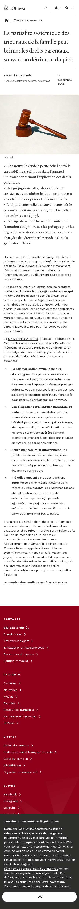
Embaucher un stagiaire (24, 647)
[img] (14, 8)
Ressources (19, 654)
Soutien (16, 661)
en (45, 7)
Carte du (16, 758)
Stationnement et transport (28, 752)
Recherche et (20, 716)
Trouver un (16, 641)
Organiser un (20, 772)
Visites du (16, 745)
